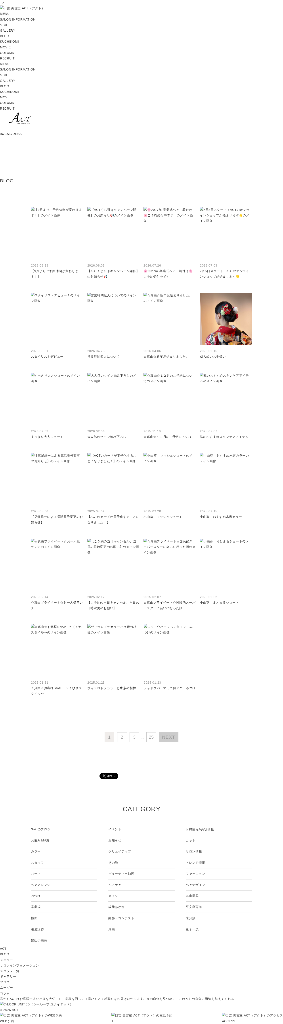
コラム (5, 993)
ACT (3, 948)
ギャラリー (8, 976)
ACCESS (228, 1021)
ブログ (5, 982)
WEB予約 (7, 1021)
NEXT (168, 737)
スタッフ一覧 (9, 971)
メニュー (6, 960)
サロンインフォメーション (19, 965)
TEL (114, 1021)
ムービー (6, 987)
